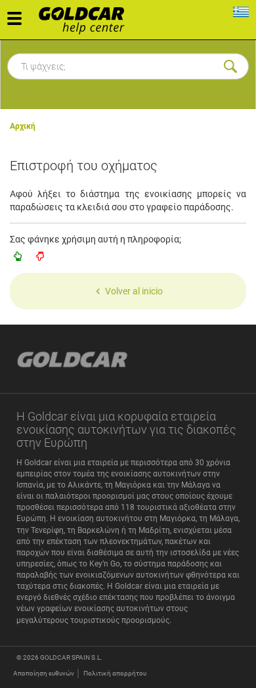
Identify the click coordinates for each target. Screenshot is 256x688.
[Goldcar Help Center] (85, 16)
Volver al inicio (134, 291)
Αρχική (22, 126)
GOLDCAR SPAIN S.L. (71, 657)
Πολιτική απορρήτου (114, 673)
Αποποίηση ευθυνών (43, 673)
